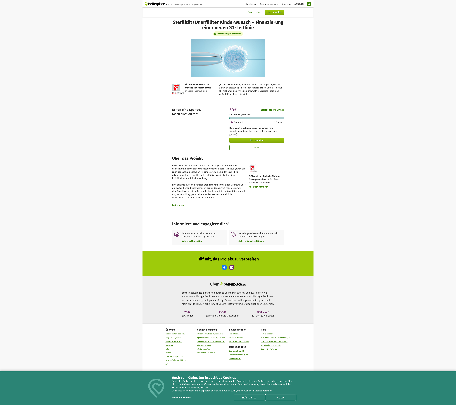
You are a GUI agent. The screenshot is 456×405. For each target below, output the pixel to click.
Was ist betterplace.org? (175, 334)
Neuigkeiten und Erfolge (272, 110)
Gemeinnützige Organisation (229, 34)
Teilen (257, 147)
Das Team (169, 345)
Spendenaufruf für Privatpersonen (211, 341)
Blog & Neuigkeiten (173, 338)
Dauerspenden (235, 358)
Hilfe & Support (267, 334)
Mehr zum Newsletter (192, 241)
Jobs (167, 349)
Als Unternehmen (204, 345)
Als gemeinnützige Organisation (210, 334)
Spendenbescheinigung (238, 355)
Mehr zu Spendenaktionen (251, 241)
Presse (168, 353)
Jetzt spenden (274, 12)
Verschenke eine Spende (271, 345)
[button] (224, 267)
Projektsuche (234, 334)
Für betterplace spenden (239, 341)
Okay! (282, 397)
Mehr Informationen (181, 397)
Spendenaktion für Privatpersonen (211, 338)
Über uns (286, 4)
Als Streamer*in (203, 349)
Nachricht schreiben (258, 187)
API (167, 364)
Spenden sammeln (269, 4)
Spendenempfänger (239, 131)
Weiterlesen (178, 205)
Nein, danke (249, 397)
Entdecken (251, 4)
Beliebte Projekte (236, 338)
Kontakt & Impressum (174, 356)
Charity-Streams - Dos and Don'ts (274, 341)
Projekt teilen (254, 12)
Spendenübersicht (236, 351)
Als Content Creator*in (206, 353)
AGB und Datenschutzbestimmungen (275, 338)
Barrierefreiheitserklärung (176, 360)
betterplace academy (174, 341)
